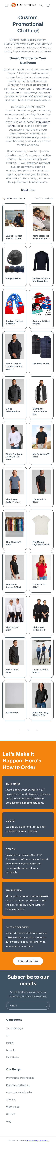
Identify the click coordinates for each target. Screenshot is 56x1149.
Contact (10, 1114)
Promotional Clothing (17, 1085)
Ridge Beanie (13, 278)
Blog (8, 1121)
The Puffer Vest (41, 363)
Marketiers (21, 1140)
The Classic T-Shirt (13, 543)
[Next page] (36, 730)
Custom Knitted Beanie (41, 322)
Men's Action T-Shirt (41, 455)
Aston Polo (12, 712)
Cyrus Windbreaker (13, 410)
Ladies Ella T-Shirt (40, 586)
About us (11, 1100)
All (7, 1036)
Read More (28, 190)
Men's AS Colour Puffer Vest (40, 411)
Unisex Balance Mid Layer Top (41, 279)
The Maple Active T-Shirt (13, 586)
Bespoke (11, 1050)
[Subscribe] (46, 1006)
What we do (12, 1107)
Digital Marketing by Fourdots (37, 1140)
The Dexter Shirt (12, 628)
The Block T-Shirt (39, 500)
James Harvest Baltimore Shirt (41, 237)
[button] (6, 5)
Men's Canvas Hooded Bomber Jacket (14, 366)
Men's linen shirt (12, 671)
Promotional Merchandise (20, 1078)
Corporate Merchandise (19, 1092)
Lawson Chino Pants (40, 671)
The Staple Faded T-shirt (13, 500)
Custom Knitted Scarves (14, 322)
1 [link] (19, 730)
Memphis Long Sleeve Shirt (40, 713)
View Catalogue (15, 1028)
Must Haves (12, 1057)
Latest (9, 1043)
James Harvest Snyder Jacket (14, 237)
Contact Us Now (28, 961)
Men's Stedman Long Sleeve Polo (14, 457)
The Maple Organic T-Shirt (41, 543)
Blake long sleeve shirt (39, 628)
